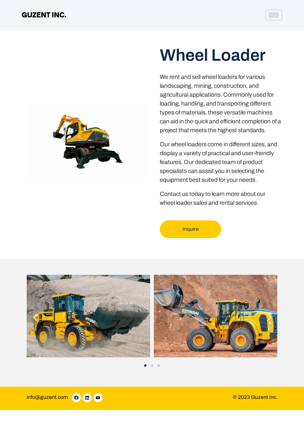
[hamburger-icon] (273, 15)
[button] (35, 317)
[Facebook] (76, 397)
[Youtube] (97, 397)
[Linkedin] (87, 397)
